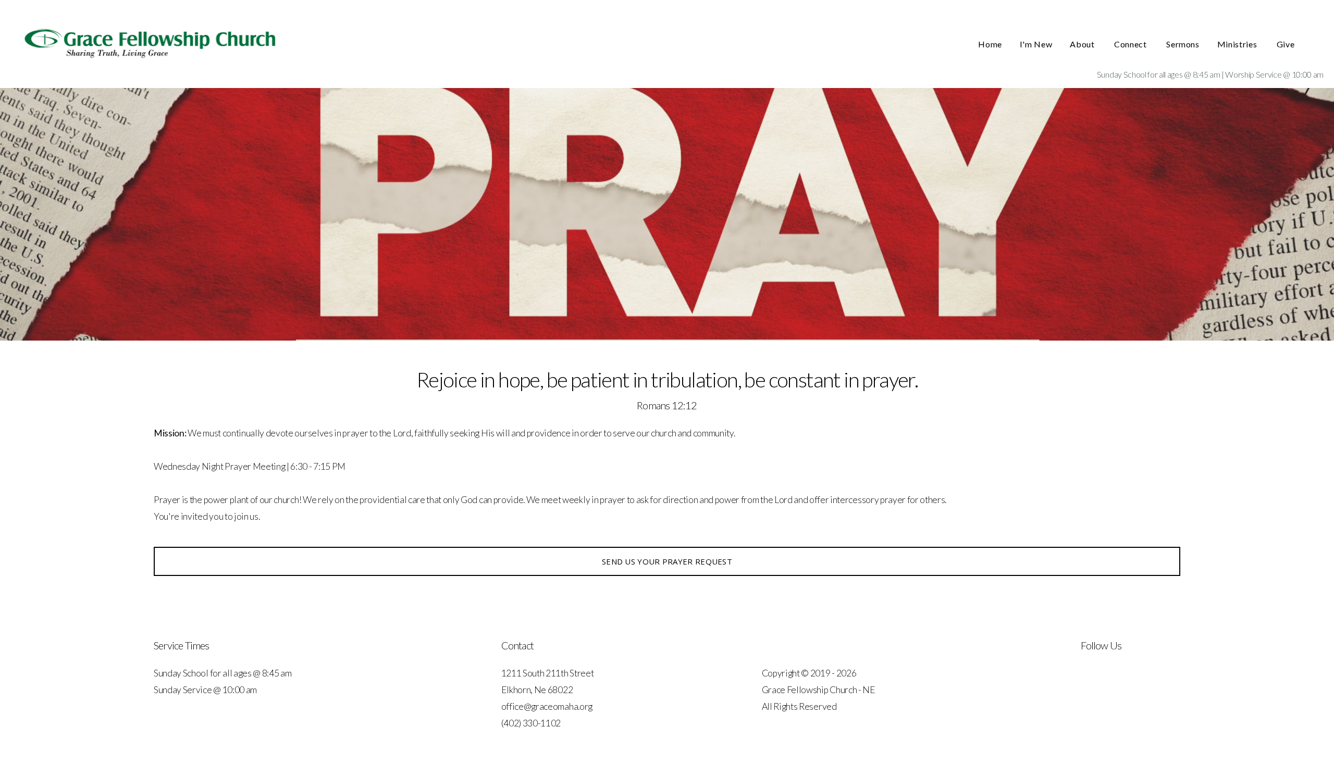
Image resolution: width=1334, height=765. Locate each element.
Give (1286, 44)
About (1083, 44)
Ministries (1238, 44)
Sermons (1182, 44)
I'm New (1036, 44)
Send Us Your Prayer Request (667, 561)
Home (990, 44)
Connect (1131, 44)
